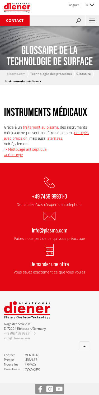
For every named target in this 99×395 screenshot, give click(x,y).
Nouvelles (11, 364)
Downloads (12, 369)
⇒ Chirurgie (13, 154)
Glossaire (83, 74)
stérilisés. (55, 138)
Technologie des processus (51, 74)
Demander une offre (49, 263)
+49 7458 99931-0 (49, 196)
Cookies (32, 369)
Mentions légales (32, 357)
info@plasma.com (49, 230)
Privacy (30, 364)
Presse (9, 359)
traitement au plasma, (41, 127)
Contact (14, 20)
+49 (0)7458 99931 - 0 (20, 333)
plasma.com (16, 74)
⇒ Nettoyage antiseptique (25, 149)
